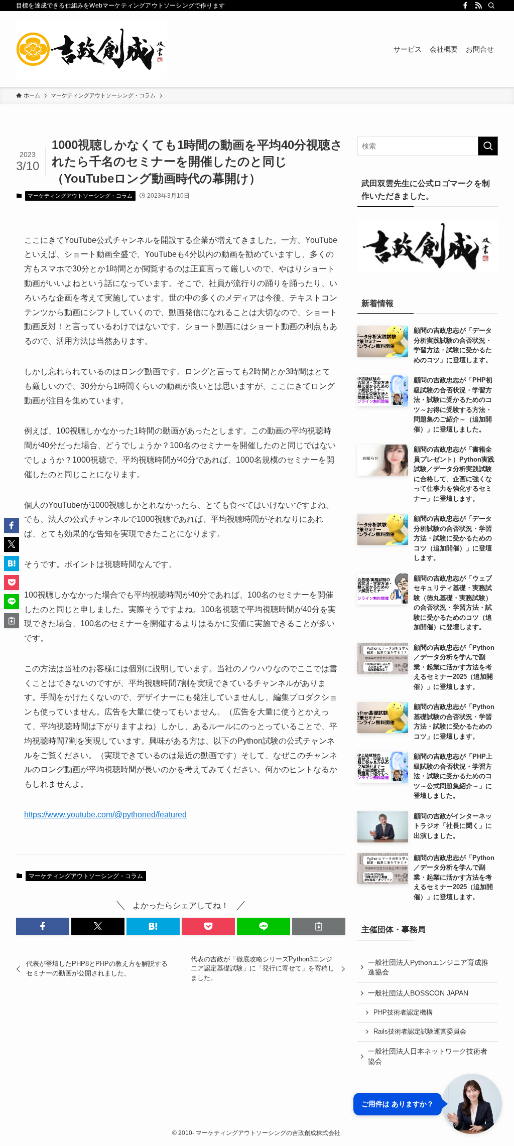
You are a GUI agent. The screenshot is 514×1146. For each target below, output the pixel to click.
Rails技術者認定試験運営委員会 (419, 1031)
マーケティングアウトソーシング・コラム (80, 196)
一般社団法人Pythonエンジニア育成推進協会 (428, 967)
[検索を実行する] (488, 146)
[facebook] (465, 5)
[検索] (491, 5)
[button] (42, 926)
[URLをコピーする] (318, 926)
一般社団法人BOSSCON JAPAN (418, 993)
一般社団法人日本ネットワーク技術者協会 (427, 1056)
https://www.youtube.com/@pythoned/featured (105, 814)
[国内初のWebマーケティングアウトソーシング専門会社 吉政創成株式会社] (91, 49)
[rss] (478, 5)
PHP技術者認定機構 (403, 1012)
